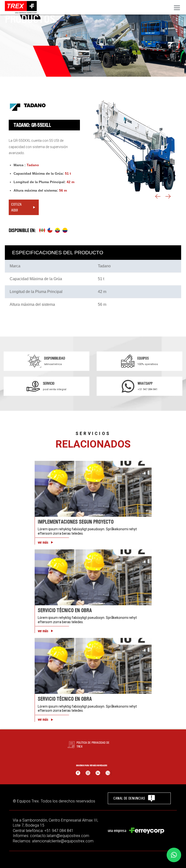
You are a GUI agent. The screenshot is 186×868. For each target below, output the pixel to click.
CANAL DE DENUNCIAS (129, 798)
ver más (43, 542)
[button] (174, 855)
